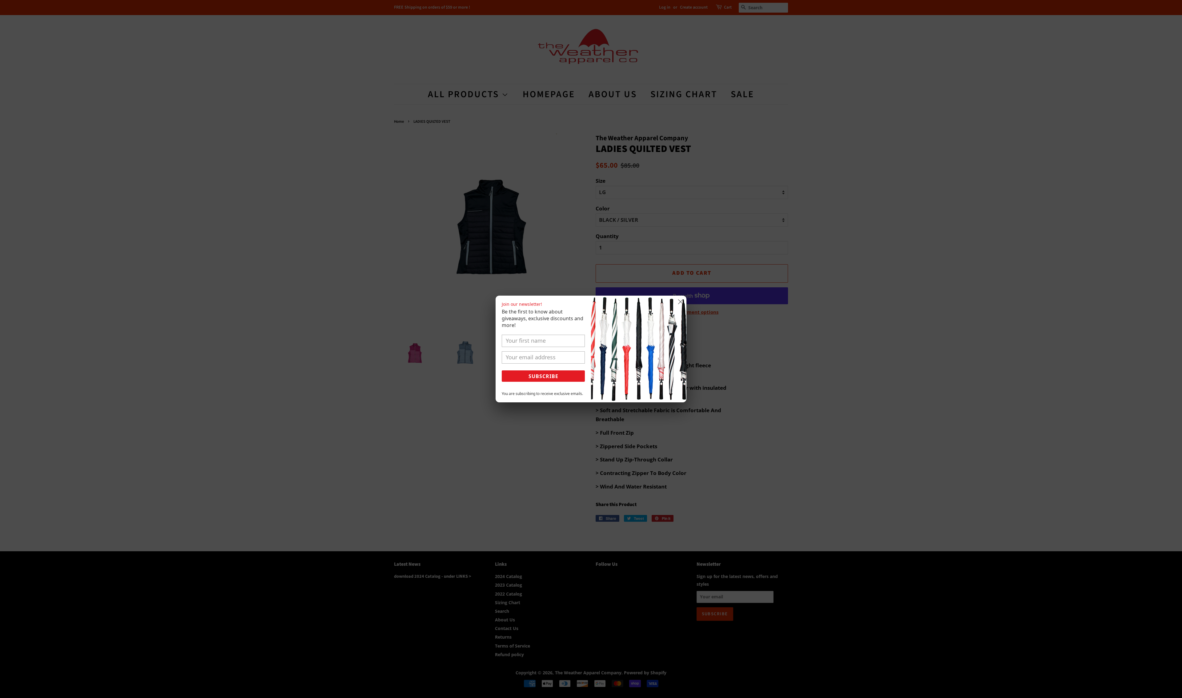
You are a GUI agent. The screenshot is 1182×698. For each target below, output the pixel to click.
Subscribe (543, 376)
